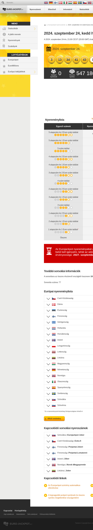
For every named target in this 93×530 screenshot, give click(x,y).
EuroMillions (13, 66)
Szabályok (12, 46)
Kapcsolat (8, 511)
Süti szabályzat (32, 514)
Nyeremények (14, 40)
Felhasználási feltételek (47, 514)
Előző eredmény (54, 418)
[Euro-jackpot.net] (45, 25)
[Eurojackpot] (13, 9)
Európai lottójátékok (16, 72)
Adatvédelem (20, 514)
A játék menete (14, 34)
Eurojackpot (13, 60)
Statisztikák (13, 28)
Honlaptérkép (20, 511)
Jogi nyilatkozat (9, 514)
